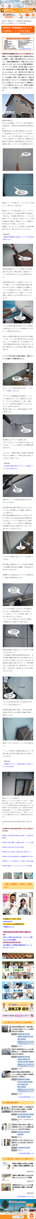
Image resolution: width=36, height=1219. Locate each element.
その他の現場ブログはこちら (26, 1196)
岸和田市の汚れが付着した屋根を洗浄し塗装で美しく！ (17, 851)
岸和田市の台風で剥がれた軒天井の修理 (13, 847)
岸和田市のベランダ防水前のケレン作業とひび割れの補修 (17, 861)
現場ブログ (11, 21)
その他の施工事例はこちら (26, 1097)
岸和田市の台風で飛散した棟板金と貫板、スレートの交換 (17, 842)
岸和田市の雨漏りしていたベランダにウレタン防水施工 (17, 865)
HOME (4, 21)
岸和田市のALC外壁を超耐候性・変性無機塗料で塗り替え (17, 856)
